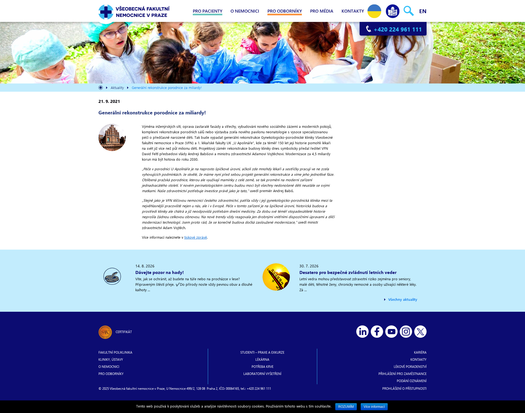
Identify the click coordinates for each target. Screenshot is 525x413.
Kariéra (420, 352)
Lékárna (262, 359)
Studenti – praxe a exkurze (262, 352)
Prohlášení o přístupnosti (404, 388)
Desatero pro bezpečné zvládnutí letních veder (347, 272)
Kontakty (353, 11)
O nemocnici (245, 11)
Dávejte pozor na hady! (159, 272)
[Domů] (100, 88)
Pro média (321, 11)
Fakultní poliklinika (115, 352)
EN (423, 11)
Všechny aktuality (402, 299)
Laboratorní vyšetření (262, 373)
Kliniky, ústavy (110, 359)
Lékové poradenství (410, 366)
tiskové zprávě (195, 237)
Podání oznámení (412, 381)
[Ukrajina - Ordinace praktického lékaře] (374, 10)
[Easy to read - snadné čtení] (392, 10)
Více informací (374, 407)
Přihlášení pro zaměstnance (402, 373)
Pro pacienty (207, 11)
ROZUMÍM (346, 407)
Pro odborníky (284, 11)
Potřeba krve (262, 366)
